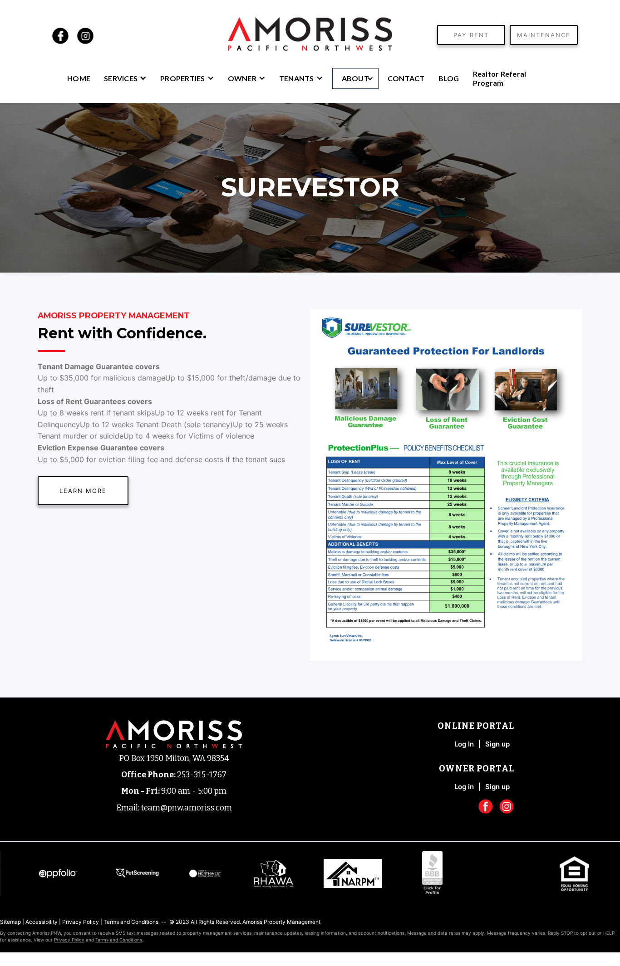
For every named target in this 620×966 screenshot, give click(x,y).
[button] (125, 78)
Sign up (497, 786)
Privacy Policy (80, 921)
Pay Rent (471, 35)
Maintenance (544, 35)
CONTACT (406, 78)
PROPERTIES (182, 78)
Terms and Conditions (130, 921)
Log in (464, 786)
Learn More (83, 490)
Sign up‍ (497, 744)
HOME (78, 78)
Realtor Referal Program (500, 78)
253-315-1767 (201, 775)
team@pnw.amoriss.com (186, 808)
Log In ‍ (464, 744)
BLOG (448, 78)
